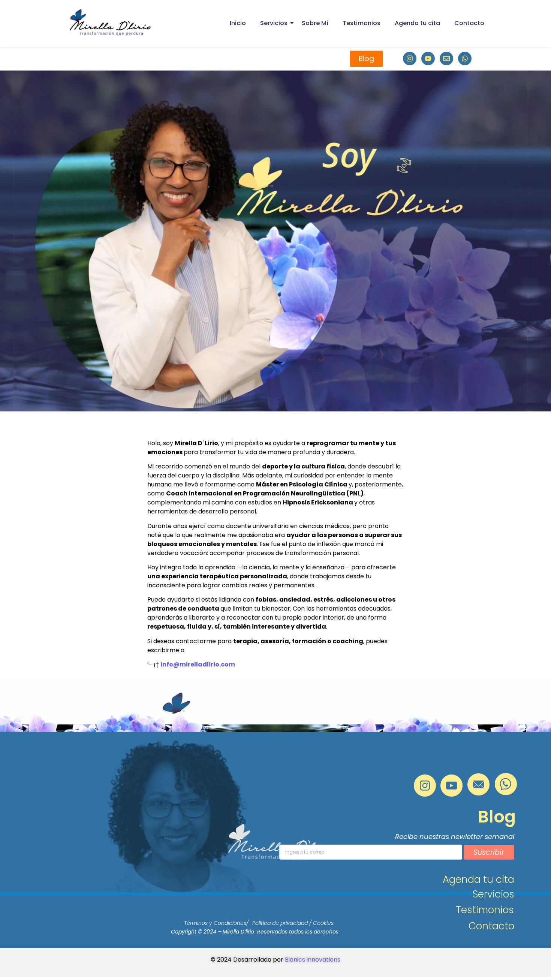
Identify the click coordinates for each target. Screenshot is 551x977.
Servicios (273, 23)
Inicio (238, 23)
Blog (497, 816)
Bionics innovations (312, 959)
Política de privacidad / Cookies (293, 923)
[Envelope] (446, 58)
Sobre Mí (315, 23)
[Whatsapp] (465, 58)
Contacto (469, 23)
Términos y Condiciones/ (216, 923)
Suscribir (488, 852)
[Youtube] (428, 58)
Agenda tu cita (417, 23)
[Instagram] (409, 58)
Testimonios (361, 23)
